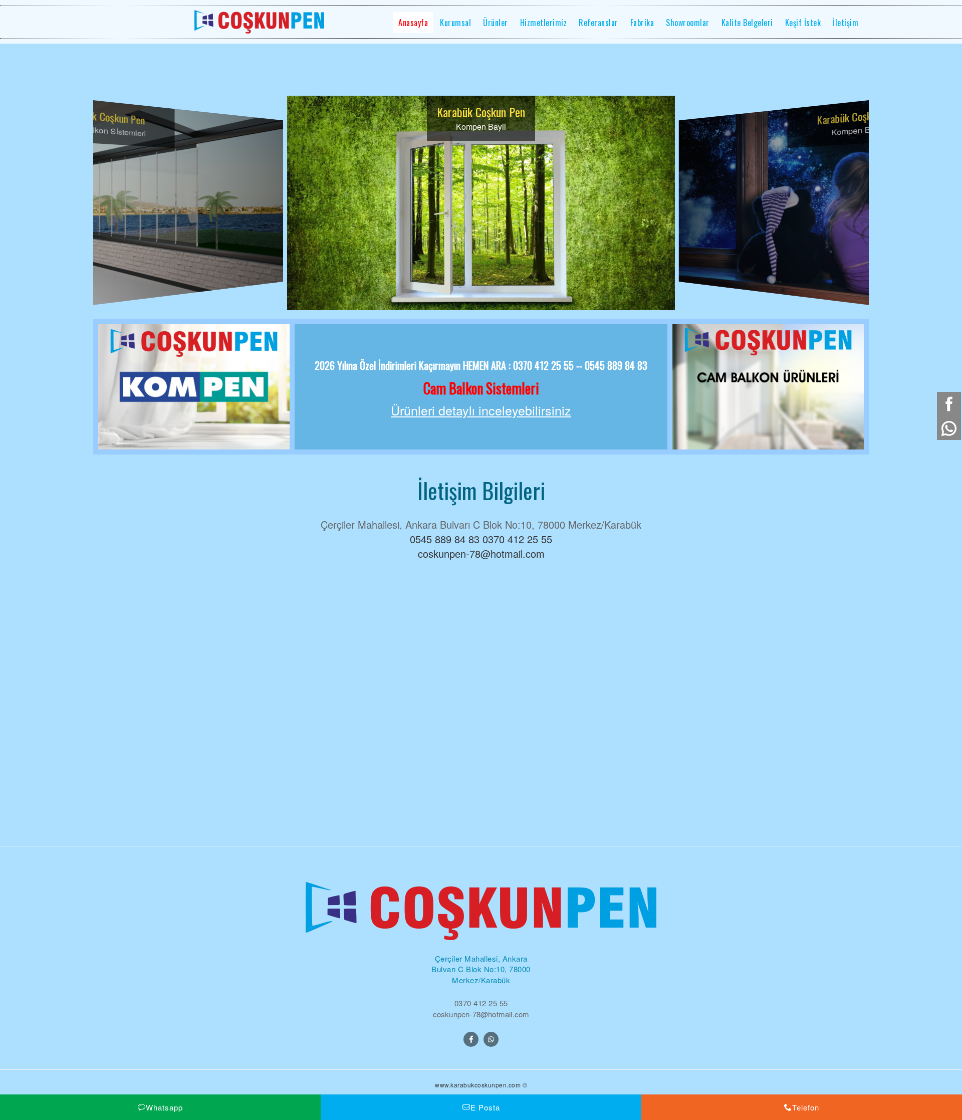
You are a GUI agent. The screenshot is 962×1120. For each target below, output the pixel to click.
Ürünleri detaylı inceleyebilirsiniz (481, 410)
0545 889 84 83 (444, 539)
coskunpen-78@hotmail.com (481, 553)
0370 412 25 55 (517, 539)
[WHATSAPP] (491, 1039)
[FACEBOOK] (470, 1039)
